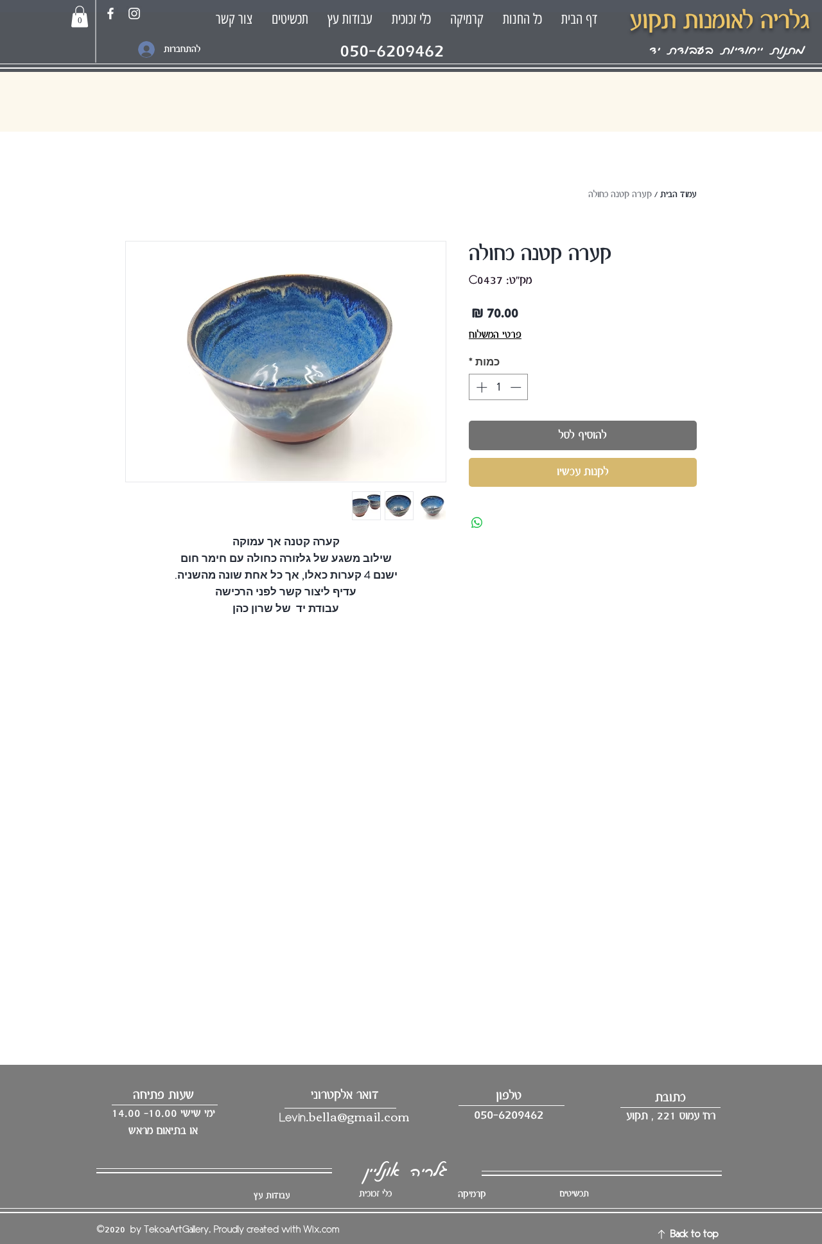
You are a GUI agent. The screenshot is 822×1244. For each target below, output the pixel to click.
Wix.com (321, 1229)
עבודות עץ (271, 1195)
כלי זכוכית (375, 1193)
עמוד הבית (678, 194)
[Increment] (480, 387)
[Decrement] (517, 387)
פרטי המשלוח (495, 335)
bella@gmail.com (359, 1116)
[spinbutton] (498, 387)
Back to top (694, 1234)
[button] (80, 16)
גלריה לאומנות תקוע (719, 21)
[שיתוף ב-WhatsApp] (477, 522)
